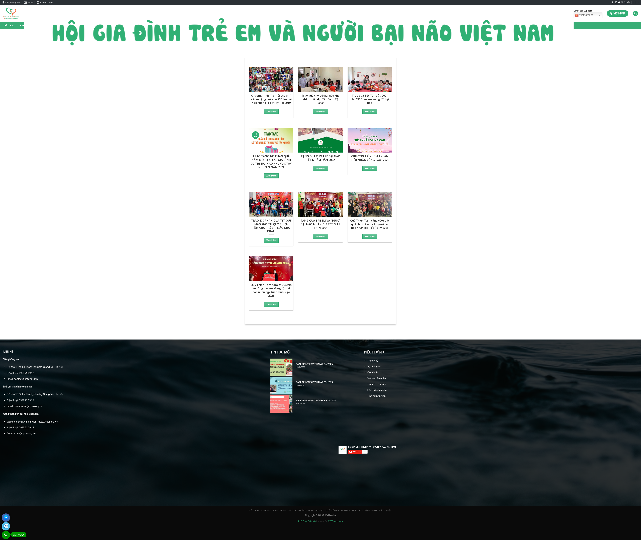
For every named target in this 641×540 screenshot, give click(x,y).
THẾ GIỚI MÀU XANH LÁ (338, 510)
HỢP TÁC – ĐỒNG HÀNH (364, 510)
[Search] (635, 13)
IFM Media (330, 515)
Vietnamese (586, 15)
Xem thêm (271, 111)
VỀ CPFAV (9, 25)
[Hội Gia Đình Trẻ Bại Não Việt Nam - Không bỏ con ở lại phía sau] (11, 13)
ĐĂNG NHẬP (385, 510)
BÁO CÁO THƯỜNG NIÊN (300, 510)
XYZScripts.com (335, 521)
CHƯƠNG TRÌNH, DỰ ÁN (273, 510)
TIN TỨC (319, 510)
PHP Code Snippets (307, 521)
